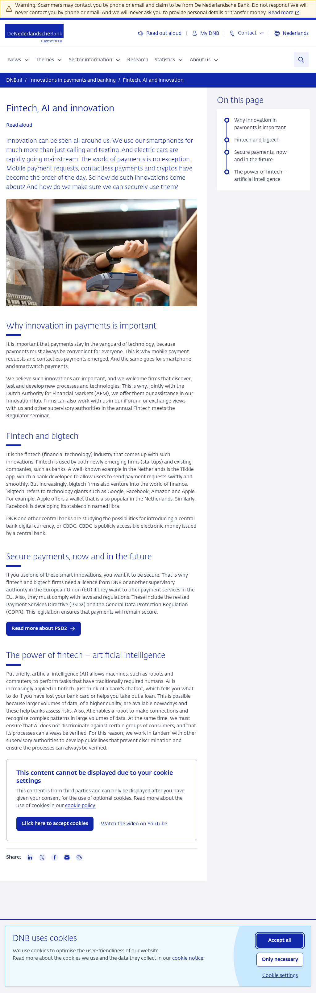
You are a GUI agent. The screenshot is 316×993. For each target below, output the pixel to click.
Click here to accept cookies (55, 823)
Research (137, 60)
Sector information (90, 60)
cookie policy (80, 805)
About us (200, 60)
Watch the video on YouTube (134, 824)
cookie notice (187, 958)
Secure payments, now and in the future (260, 155)
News (14, 60)
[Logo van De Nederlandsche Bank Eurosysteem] (34, 33)
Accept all (280, 940)
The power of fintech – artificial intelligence (260, 175)
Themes (45, 60)
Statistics (165, 60)
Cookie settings (280, 975)
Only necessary (280, 959)
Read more (281, 12)
